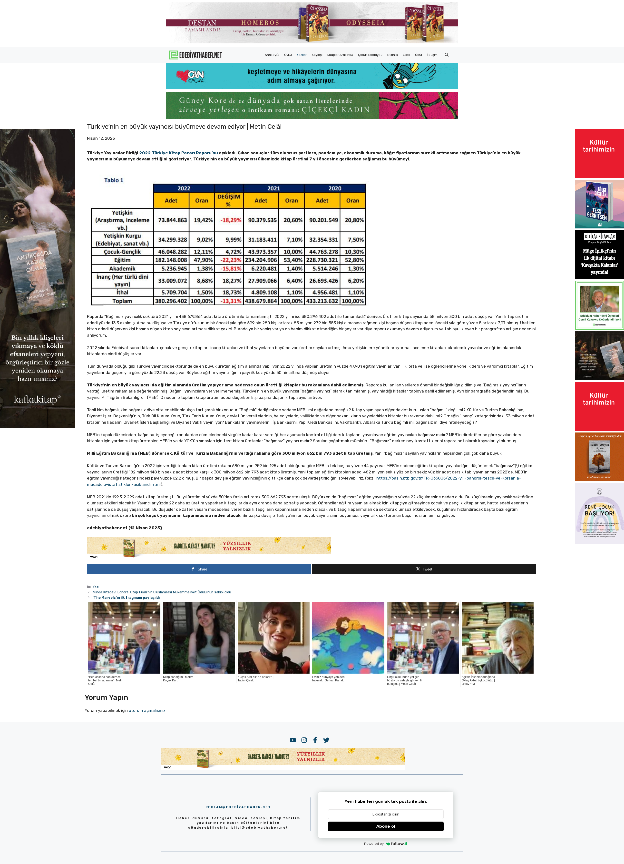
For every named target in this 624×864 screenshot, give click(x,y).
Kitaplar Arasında (340, 55)
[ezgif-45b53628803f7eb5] (312, 87)
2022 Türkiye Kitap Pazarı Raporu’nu (179, 152)
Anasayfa (272, 55)
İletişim (432, 55)
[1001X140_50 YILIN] (312, 42)
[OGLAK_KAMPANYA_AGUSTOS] (599, 176)
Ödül (418, 55)
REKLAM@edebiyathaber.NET (238, 807)
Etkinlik (392, 55)
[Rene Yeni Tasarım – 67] (599, 542)
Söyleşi (317, 55)
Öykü (288, 55)
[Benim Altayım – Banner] (599, 479)
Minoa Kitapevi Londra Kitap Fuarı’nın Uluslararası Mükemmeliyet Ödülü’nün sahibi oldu (162, 592)
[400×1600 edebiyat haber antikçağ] (37, 427)
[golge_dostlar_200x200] (599, 227)
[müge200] (599, 277)
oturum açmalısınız (147, 710)
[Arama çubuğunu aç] (446, 55)
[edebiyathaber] (312, 117)
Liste (406, 55)
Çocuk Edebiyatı (370, 55)
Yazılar (302, 55)
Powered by (374, 843)
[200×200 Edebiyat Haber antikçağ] (599, 378)
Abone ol (385, 826)
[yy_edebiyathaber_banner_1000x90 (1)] (209, 557)
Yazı (96, 587)
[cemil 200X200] (599, 328)
